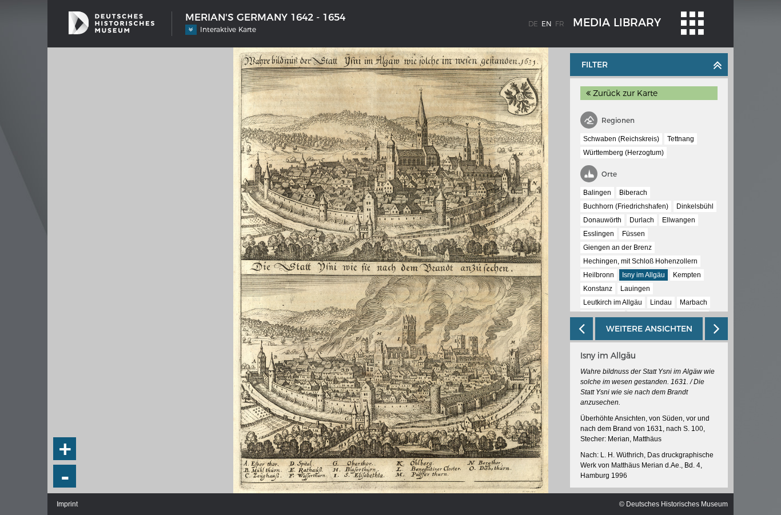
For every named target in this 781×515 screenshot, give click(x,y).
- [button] (65, 476)
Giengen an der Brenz (617, 247)
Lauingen (635, 289)
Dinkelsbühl (695, 206)
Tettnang (680, 139)
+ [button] (65, 448)
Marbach (693, 302)
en (546, 23)
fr (559, 23)
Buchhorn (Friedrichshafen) (625, 206)
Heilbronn (598, 275)
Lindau (661, 302)
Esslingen (598, 234)
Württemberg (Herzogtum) (623, 153)
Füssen (633, 234)
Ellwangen (678, 220)
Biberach (633, 193)
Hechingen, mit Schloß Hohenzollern (640, 261)
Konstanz (597, 289)
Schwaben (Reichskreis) (621, 139)
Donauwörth (602, 220)
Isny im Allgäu (643, 275)
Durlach (641, 220)
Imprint (67, 504)
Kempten (687, 275)
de (533, 23)
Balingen (597, 193)
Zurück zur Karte (624, 93)
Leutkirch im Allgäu (612, 302)
